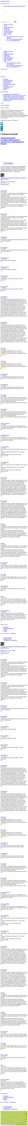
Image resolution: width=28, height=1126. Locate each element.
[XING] (14, 128)
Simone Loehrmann (8, 162)
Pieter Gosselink (4, 586)
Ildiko (2, 596)
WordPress (13, 633)
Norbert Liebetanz (5, 257)
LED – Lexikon (7, 34)
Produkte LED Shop (8, 24)
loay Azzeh (3, 574)
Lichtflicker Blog (7, 639)
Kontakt (5, 629)
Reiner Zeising (4, 477)
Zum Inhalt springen (5, 1)
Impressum (5, 627)
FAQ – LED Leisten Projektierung (14, 39)
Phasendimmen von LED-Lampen (11, 94)
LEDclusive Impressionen (9, 84)
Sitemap (5, 631)
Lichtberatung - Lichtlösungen (10, 640)
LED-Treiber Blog (7, 637)
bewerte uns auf (4, 184)
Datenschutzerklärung (8, 628)
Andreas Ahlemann (5, 423)
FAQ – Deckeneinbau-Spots (13, 40)
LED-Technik (7, 29)
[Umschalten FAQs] (25, 61)
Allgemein (5, 79)
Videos (5, 25)
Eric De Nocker (4, 562)
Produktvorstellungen (8, 27)
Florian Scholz (4, 190)
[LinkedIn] (14, 130)
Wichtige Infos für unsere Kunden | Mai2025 (13, 96)
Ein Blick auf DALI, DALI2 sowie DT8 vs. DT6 (14, 95)
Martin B (3, 524)
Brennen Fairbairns (5, 610)
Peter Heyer (3, 348)
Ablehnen (3, 1124)
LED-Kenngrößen (8, 32)
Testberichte (6, 28)
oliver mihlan (4, 395)
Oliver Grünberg (4, 276)
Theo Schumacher (5, 446)
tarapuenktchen (4, 296)
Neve (2, 633)
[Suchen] (15, 22)
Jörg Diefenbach (4, 374)
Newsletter (5, 85)
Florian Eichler (4, 237)
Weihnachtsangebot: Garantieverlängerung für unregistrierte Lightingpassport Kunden (12, 141)
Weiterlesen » (17, 171)
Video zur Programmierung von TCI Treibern (13, 98)
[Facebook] (14, 123)
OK (25, 1123)
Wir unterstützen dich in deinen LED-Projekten (14, 6)
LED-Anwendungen (8, 31)
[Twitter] (14, 125)
